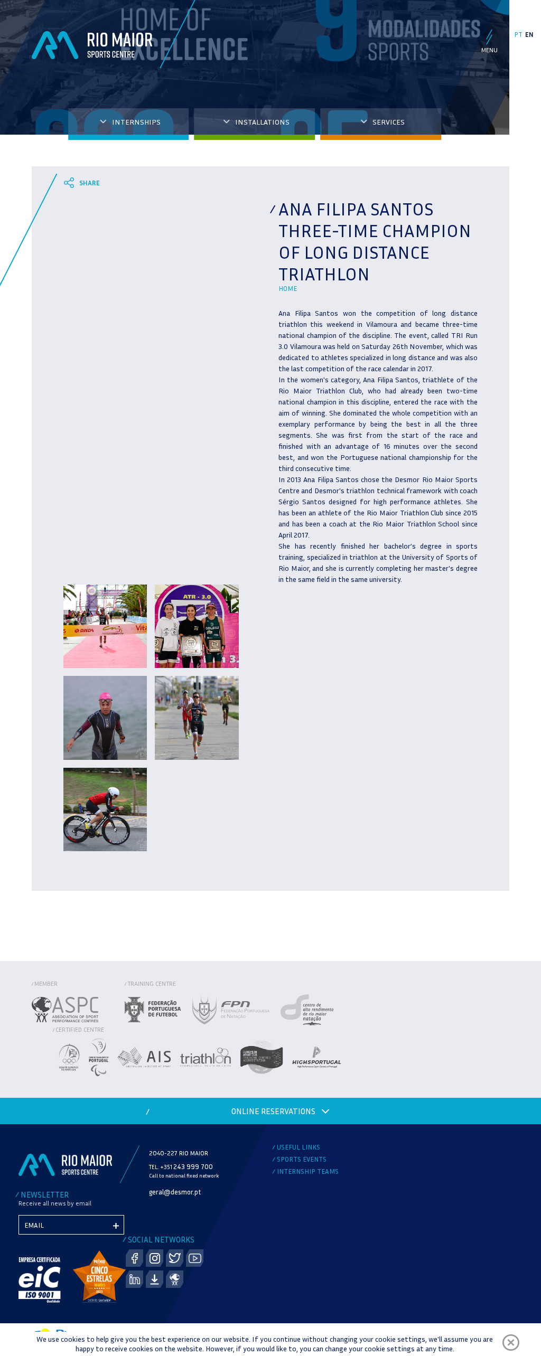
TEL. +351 (181, 1166)
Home (287, 288)
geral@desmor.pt (175, 1192)
